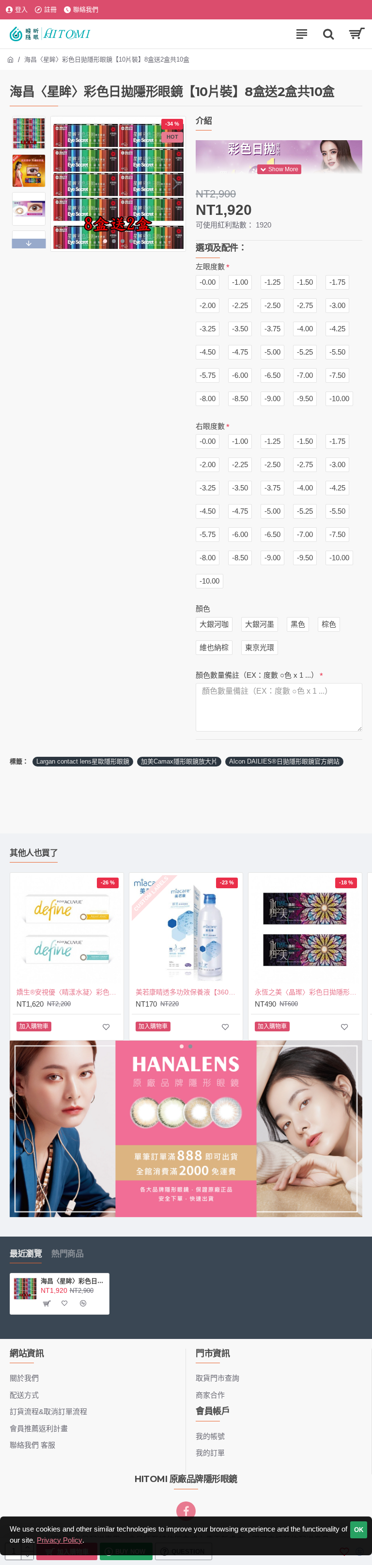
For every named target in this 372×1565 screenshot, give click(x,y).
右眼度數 (210, 426)
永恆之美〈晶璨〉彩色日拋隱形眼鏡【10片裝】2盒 (307, 992)
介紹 (204, 121)
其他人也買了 (34, 853)
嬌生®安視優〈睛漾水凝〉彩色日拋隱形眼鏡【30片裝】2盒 (68, 992)
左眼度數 (210, 266)
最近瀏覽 (26, 1253)
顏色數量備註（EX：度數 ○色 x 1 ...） (257, 675)
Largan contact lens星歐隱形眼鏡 (82, 761)
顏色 (203, 608)
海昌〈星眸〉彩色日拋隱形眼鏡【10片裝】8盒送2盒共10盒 (73, 1281)
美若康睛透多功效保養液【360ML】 (188, 992)
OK (358, 1529)
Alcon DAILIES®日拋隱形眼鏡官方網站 (284, 761)
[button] (60, 184)
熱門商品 (67, 1253)
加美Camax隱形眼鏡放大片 (179, 761)
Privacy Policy (59, 1540)
